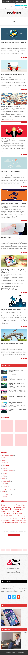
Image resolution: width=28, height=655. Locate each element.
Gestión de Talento (5, 45)
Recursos (5, 396)
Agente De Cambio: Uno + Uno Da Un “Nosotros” (13, 42)
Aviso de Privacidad (21, 652)
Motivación (3, 109)
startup (4, 522)
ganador (11, 517)
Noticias (5, 370)
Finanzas (4, 459)
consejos (12, 505)
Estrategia (5, 473)
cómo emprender (4, 507)
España (5, 515)
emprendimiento (8, 513)
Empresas (4, 471)
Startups (5, 377)
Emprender (14, 511)
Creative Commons (8, 652)
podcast (15, 520)
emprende (22, 507)
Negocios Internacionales (8, 489)
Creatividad (5, 463)
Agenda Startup (3, 504)
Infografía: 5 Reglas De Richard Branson (11, 139)
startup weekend (14, 522)
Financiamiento (5, 517)
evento (13, 515)
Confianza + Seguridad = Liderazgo (10, 106)
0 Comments (15, 45)
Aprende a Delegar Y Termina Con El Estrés (12, 74)
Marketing (5, 483)
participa (11, 520)
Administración (22, 140)
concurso (3, 505)
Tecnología (5, 383)
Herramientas (4, 480)
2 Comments (11, 77)
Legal (4, 475)
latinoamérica (7, 518)
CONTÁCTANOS (14, 535)
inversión (2, 518)
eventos (17, 515)
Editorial (23, 172)
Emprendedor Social (5, 511)
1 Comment (6, 141)
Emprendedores (5, 462)
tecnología (21, 522)
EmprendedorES (22, 43)
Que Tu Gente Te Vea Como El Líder (10, 171)
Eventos (21, 274)
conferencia (8, 505)
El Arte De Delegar (6, 237)
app (7, 504)
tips (25, 522)
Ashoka (9, 504)
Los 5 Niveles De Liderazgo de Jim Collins (12, 343)
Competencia (23, 504)
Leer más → (24, 57)
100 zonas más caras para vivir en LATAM (17, 396)
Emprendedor (7, 509)
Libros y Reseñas (21, 206)
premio (18, 520)
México (22, 519)
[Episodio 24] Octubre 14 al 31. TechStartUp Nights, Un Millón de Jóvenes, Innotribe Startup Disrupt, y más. (13, 271)
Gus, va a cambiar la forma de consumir (17, 390)
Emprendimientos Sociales (8, 467)
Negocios (4, 488)
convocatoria (17, 505)
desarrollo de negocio (13, 507)
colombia (19, 504)
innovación (22, 517)
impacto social (16, 517)
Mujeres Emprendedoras (8, 470)
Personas (4, 493)
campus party (14, 504)
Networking (5, 496)
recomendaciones (23, 520)
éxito (2, 524)
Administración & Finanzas (7, 455)
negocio (2, 520)
